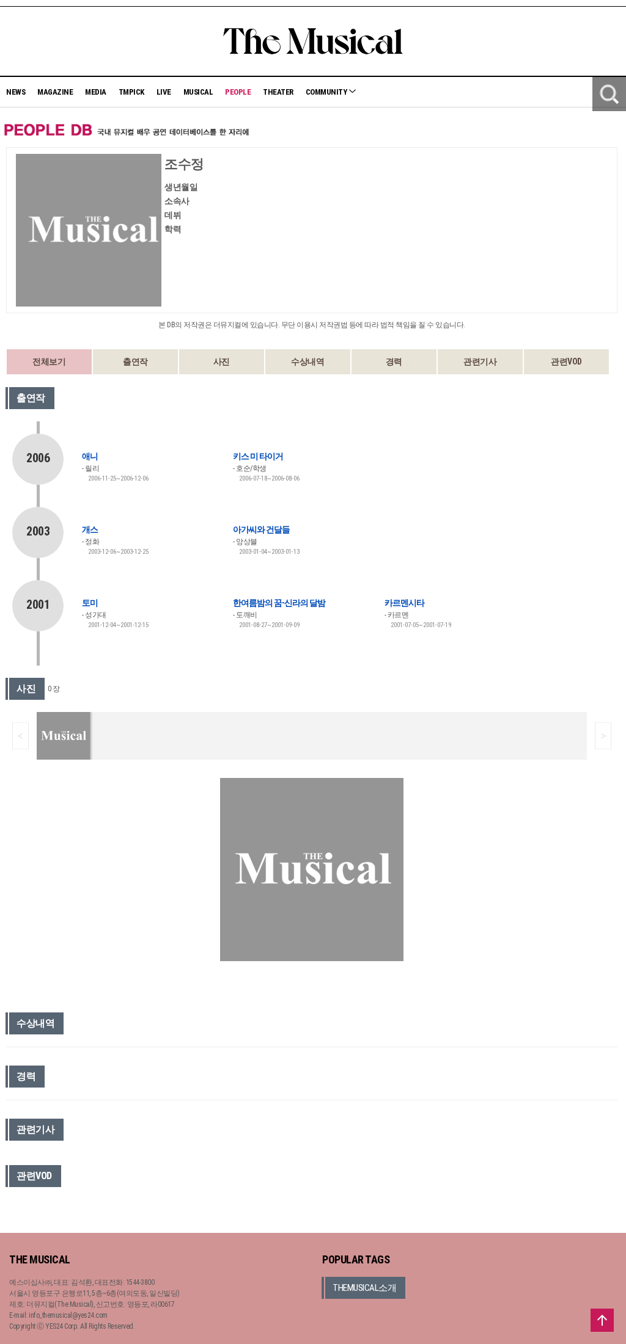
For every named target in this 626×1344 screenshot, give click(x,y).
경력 (394, 361)
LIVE (163, 91)
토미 (90, 603)
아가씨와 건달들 (261, 529)
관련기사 (479, 361)
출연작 (135, 361)
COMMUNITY (327, 91)
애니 (90, 456)
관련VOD (566, 361)
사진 (221, 361)
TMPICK (131, 91)
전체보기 (48, 361)
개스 (90, 529)
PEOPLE (238, 91)
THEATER (278, 91)
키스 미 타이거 (258, 456)
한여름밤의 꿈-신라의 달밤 (279, 603)
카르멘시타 (404, 603)
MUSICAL (198, 91)
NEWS (15, 91)
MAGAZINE (55, 91)
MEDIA (95, 91)
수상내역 (307, 361)
